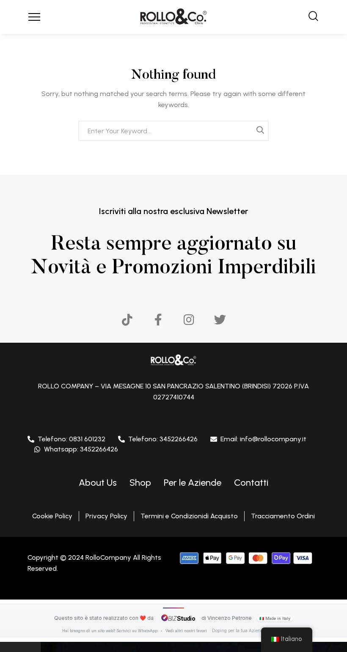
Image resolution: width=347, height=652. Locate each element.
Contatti (251, 482)
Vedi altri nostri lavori (186, 630)
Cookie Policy (52, 516)
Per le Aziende (192, 482)
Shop (140, 482)
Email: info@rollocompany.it (263, 439)
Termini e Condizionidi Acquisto (189, 516)
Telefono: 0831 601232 (71, 439)
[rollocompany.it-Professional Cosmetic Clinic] (174, 17)
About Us (98, 482)
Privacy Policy (106, 516)
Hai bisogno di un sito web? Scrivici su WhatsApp (110, 630)
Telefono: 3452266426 (163, 439)
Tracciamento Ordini (283, 516)
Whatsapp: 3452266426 (81, 449)
